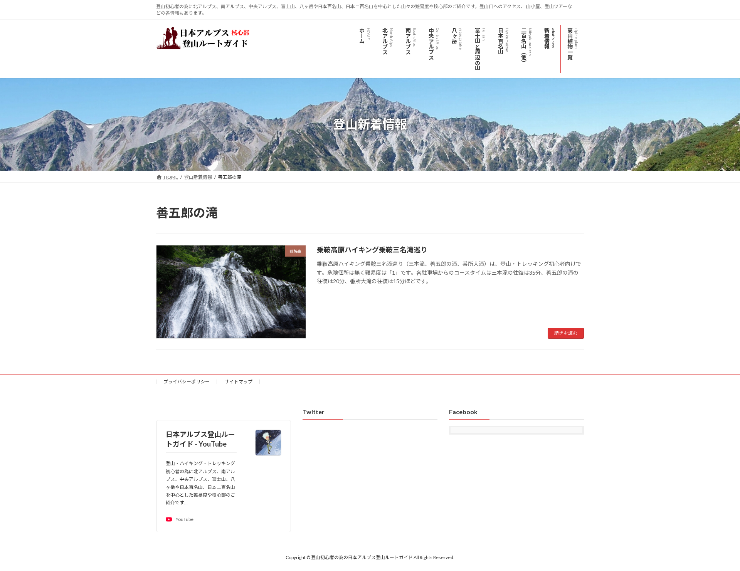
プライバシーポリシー (186, 382)
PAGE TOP (716, 546)
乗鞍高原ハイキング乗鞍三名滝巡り (372, 249)
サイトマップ (238, 382)
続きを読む (565, 333)
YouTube (184, 519)
